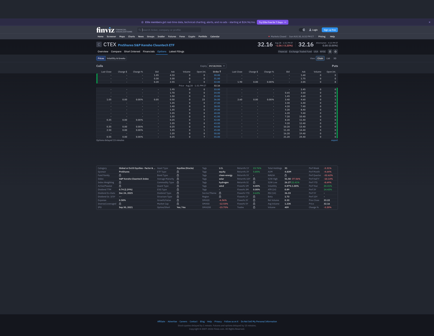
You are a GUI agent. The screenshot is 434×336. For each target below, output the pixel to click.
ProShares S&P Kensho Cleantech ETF (146, 45)
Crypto (191, 36)
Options (161, 51)
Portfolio (203, 36)
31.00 (217, 78)
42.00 (217, 119)
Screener (111, 36)
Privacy (218, 321)
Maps (122, 36)
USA (316, 51)
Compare (116, 51)
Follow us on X (231, 321)
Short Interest (132, 51)
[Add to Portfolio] (335, 51)
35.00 (217, 96)
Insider (161, 36)
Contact (194, 321)
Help (332, 36)
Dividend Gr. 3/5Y (106, 196)
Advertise (172, 321)
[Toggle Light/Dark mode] (302, 30)
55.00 (217, 136)
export (334, 140)
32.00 (217, 81)
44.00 (217, 126)
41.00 (217, 116)
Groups (150, 36)
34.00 (217, 92)
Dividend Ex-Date (106, 193)
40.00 (217, 113)
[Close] (429, 22)
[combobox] (169, 30)
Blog (202, 321)
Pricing (321, 36)
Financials (149, 51)
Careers (183, 321)
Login (315, 29)
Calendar (215, 36)
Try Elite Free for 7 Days (271, 22)
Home (100, 36)
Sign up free (330, 29)
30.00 (217, 75)
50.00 (217, 133)
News (141, 36)
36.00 (217, 99)
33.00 (217, 89)
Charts (131, 36)
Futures (172, 36)
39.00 (217, 109)
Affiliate (161, 321)
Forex (182, 36)
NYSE (323, 51)
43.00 (217, 123)
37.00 (217, 102)
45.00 (217, 130)
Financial (282, 51)
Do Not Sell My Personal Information (259, 321)
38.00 (217, 106)
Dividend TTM (104, 189)
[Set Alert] (330, 51)
